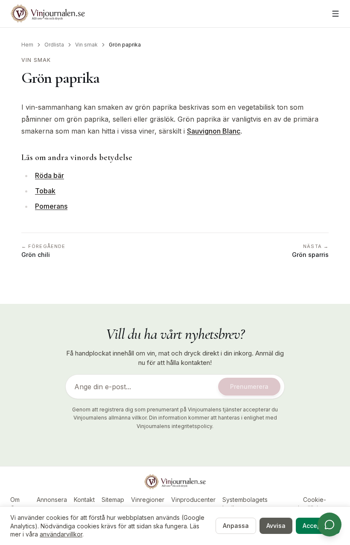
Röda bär (49, 175)
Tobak (45, 191)
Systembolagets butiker (245, 504)
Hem (27, 44)
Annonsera (52, 499)
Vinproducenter (193, 499)
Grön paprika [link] (125, 44)
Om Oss (15, 504)
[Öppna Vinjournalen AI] (329, 524)
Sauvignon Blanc (213, 131)
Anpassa (236, 525)
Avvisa (276, 525)
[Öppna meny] (335, 13)
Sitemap (113, 499)
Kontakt (84, 499)
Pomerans (51, 206)
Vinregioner (147, 499)
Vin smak (86, 44)
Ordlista (54, 44)
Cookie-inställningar (314, 504)
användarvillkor (61, 534)
